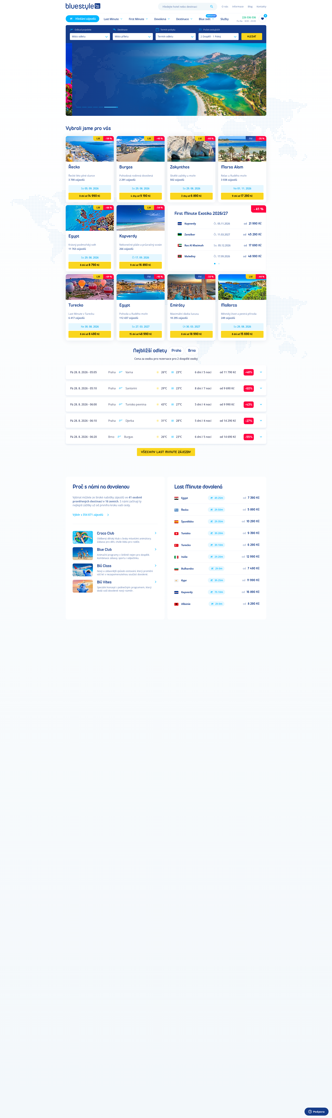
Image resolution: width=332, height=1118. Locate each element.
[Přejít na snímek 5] (110, 107)
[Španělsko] (216, 521)
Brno (192, 350)
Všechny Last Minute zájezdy (166, 452)
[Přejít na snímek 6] (115, 107)
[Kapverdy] (141, 217)
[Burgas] (141, 148)
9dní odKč (242, 196)
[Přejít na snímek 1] (79, 107)
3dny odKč (191, 196)
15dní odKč (141, 334)
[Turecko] (90, 286)
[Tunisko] (216, 533)
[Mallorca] (242, 286)
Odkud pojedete (83, 29)
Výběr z (88, 515)
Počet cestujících (211, 29)
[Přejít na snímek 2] (89, 107)
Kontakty (261, 6)
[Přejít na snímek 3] (98, 107)
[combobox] (187, 6)
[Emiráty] (191, 286)
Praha (176, 350)
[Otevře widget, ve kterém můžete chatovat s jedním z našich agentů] (316, 1112)
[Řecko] (90, 148)
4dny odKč (141, 196)
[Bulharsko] (216, 568)
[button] (113, 18)
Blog (250, 6)
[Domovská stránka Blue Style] (83, 6)
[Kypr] (216, 580)
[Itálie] (216, 557)
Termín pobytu (167, 29)
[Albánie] (216, 604)
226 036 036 (249, 17)
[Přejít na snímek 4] (104, 107)
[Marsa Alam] (242, 148)
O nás (225, 6)
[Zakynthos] (191, 148)
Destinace (122, 29)
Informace (238, 6)
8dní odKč (89, 196)
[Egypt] (90, 217)
